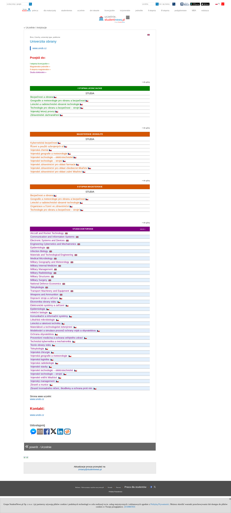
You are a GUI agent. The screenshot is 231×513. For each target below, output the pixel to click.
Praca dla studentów (135, 487)
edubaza (205, 11)
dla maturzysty (50, 11)
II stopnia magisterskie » (40, 69)
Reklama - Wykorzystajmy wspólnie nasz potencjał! (89, 487)
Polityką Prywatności (160, 504)
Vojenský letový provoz (42, 111)
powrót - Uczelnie (38, 446)
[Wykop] (67, 433)
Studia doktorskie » (38, 72)
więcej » (142, 229)
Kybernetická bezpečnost (43, 142)
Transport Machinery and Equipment (50, 291)
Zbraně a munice (39, 384)
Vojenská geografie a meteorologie (48, 153)
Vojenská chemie (39, 150)
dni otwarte (94, 11)
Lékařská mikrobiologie (42, 319)
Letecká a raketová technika (45, 323)
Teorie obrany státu (41, 345)
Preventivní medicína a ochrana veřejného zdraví (56, 337)
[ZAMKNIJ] (129, 507)
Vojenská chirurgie (40, 352)
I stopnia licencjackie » (39, 64)
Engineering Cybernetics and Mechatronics (53, 244)
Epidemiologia (38, 247)
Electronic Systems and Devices (47, 240)
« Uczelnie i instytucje (35, 27)
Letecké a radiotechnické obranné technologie (54, 104)
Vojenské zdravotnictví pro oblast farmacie (53, 164)
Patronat (118, 487)
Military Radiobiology (41, 272)
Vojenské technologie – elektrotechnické (51, 157)
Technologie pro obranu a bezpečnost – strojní (55, 107)
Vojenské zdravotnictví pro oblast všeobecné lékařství (59, 168)
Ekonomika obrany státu (43, 301)
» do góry (146, 82)
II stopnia (152, 11)
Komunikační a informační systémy (49, 316)
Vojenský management (42, 381)
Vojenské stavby (39, 366)
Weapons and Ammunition (44, 294)
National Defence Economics (46, 283)
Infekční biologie (39, 312)
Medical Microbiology (41, 258)
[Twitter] (53, 433)
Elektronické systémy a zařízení (47, 305)
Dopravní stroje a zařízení (44, 298)
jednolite (139, 11)
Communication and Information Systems (52, 236)
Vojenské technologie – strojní (46, 160)
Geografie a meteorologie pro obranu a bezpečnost (57, 100)
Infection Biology (39, 251)
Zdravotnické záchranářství (44, 115)
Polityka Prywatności (115, 492)
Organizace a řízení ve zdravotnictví (49, 206)
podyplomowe (181, 11)
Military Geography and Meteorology (50, 262)
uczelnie (81, 11)
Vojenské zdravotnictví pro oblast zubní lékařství (56, 171)
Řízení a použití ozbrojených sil (47, 146)
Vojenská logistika (40, 359)
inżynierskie (125, 11)
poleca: (35, 11)
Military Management (41, 269)
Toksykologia (37, 287)
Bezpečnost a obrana (41, 97)
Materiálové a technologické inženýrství (51, 327)
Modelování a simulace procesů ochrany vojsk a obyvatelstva (63, 330)
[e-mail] (40, 433)
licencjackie (110, 11)
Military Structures (40, 276)
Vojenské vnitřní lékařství (44, 377)
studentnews (66, 11)
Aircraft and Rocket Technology (47, 233)
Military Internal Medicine (44, 265)
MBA (194, 11)
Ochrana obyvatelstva (42, 334)
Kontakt (110, 487)
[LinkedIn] (60, 433)
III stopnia (165, 11)
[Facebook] (47, 433)
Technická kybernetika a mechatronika (51, 341)
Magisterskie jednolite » (40, 67)
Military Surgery (39, 280)
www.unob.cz (39, 48)
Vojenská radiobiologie (42, 363)
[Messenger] (33, 433)
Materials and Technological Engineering (52, 254)
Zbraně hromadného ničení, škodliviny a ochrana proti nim (61, 388)
